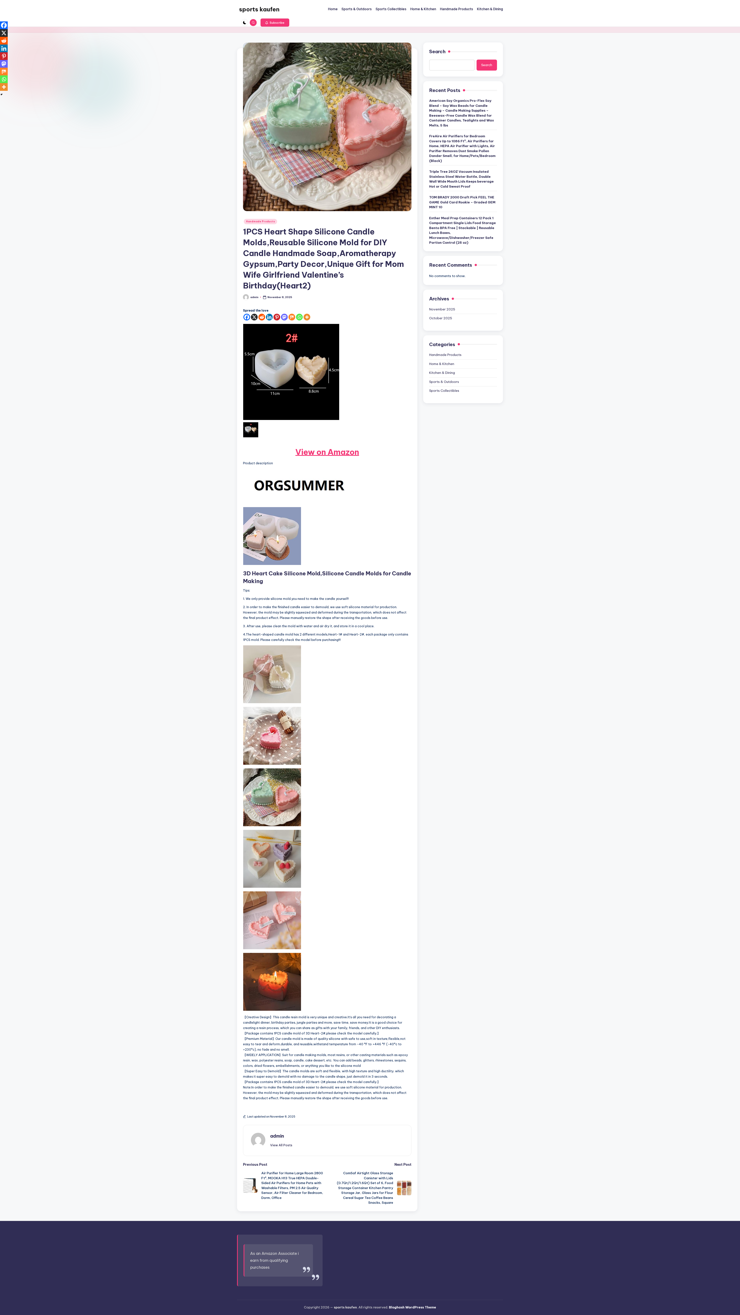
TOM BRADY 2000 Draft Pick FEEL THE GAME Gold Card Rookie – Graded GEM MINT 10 (462, 202)
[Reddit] (261, 317)
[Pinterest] (276, 317)
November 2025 (442, 309)
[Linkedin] (269, 317)
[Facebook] (246, 317)
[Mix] (291, 317)
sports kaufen (259, 9)
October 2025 (440, 318)
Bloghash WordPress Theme (412, 1307)
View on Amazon (327, 452)
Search (437, 51)
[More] (307, 317)
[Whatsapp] (299, 317)
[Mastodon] (284, 317)
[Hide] (1, 94)
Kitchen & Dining (442, 373)
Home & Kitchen (441, 364)
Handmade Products (260, 221)
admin (277, 1136)
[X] (254, 317)
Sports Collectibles (444, 391)
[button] (275, 23)
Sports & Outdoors (444, 382)
